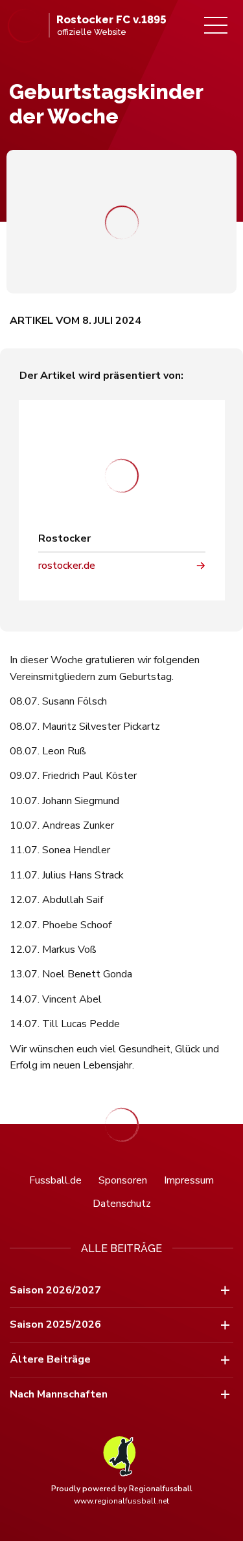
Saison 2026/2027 (55, 1290)
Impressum (189, 1180)
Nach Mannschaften (59, 1394)
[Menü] (215, 25)
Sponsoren (122, 1180)
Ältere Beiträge (50, 1359)
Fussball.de (55, 1180)
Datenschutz (122, 1203)
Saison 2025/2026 (55, 1324)
